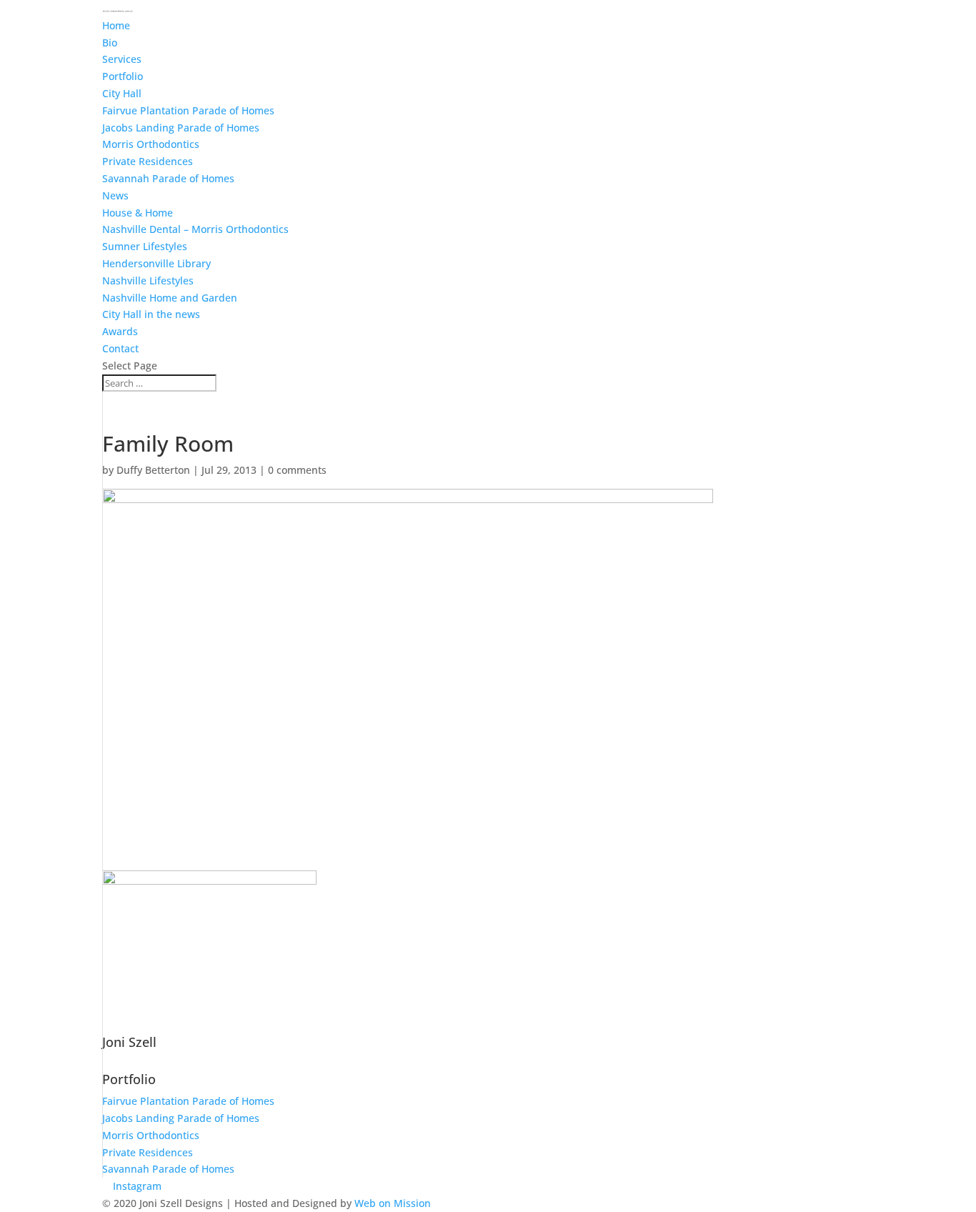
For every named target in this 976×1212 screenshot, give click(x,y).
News (115, 195)
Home (116, 25)
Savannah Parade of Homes (168, 178)
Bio (109, 42)
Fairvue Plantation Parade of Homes (188, 110)
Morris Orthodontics (150, 144)
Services (121, 59)
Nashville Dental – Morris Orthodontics (195, 229)
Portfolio (122, 76)
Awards (120, 331)
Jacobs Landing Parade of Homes (180, 127)
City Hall (121, 93)
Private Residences (147, 161)
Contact (120, 348)
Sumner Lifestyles (144, 246)
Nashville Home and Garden (169, 297)
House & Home (137, 212)
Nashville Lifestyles (148, 280)
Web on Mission (392, 1203)
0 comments (297, 470)
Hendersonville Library (156, 263)
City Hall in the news (151, 314)
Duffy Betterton (153, 470)
